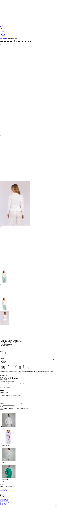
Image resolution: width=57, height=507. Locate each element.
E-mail (1, 406)
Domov (1, 38)
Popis (3, 360)
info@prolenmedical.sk (3, 490)
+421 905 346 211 (3, 488)
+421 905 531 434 (3, 489)
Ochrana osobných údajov (4, 501)
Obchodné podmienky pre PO (4, 500)
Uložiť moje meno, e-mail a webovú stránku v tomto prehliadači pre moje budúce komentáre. (14, 408)
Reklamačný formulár (3, 504)
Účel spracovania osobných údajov (5, 502)
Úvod (3, 31)
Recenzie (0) (4, 362)
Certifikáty (3, 34)
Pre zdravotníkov (5, 38)
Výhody (3, 33)
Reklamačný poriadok (3, 503)
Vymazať (4, 354)
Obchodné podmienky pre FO (4, 499)
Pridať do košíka (3, 358)
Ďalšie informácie (4, 361)
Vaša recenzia (2, 403)
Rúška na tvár (4, 35)
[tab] (29, 360)
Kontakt (3, 36)
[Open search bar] (0, 24)
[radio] (5, 349)
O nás (3, 32)
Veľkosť (1, 351)
